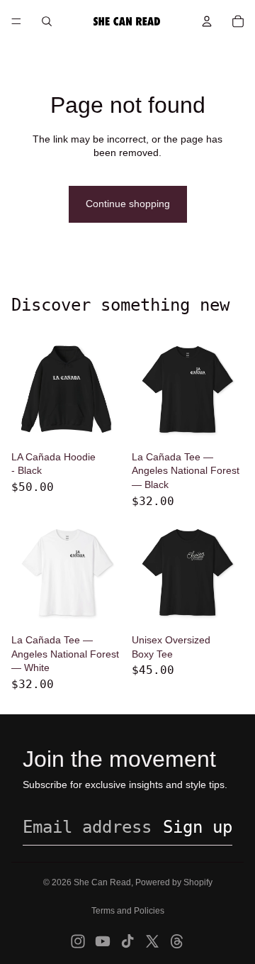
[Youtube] (102, 941)
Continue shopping (128, 203)
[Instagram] (77, 941)
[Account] (206, 21)
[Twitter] (152, 941)
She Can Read (102, 882)
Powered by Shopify (173, 882)
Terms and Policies (127, 911)
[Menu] (16, 21)
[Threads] (177, 941)
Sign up (197, 827)
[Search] (46, 21)
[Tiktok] (127, 941)
